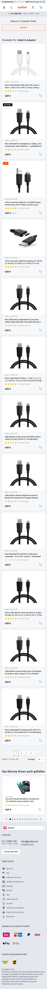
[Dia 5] (20, 819)
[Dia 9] (29, 819)
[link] (12, 753)
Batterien (9, 796)
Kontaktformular (27, 844)
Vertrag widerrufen (11, 852)
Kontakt (9, 890)
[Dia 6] (22, 819)
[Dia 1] (10, 819)
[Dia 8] (27, 819)
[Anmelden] (33, 7)
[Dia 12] (37, 819)
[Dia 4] (17, 819)
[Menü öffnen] (5, 7)
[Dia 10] (32, 819)
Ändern (23, 28)
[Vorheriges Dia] (6, 819)
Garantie (9, 903)
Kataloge (9, 886)
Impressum (10, 917)
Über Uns (9, 869)
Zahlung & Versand (13, 877)
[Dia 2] (12, 819)
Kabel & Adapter (11, 140)
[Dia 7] (25, 819)
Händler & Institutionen (15, 882)
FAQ (7, 873)
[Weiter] (35, 753)
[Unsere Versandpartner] (5, 962)
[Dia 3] (15, 819)
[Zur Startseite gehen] (22, 6)
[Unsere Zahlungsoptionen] (6, 934)
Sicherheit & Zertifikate (15, 908)
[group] (11, 91)
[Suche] (11, 7)
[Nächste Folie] (40, 819)
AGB (8, 895)
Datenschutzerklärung (14, 912)
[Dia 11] (34, 819)
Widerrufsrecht (12, 899)
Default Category (12, 82)
